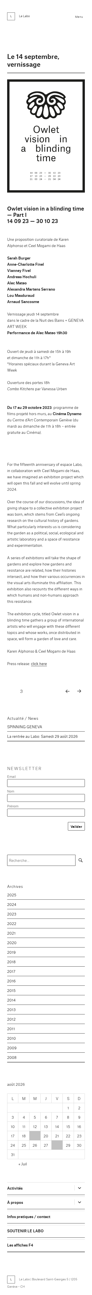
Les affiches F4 (20, 1244)
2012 (11, 1019)
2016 (11, 980)
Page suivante (78, 696)
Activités (15, 1187)
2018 (11, 961)
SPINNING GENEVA (24, 726)
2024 (11, 904)
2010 (11, 1038)
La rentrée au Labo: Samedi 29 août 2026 (42, 736)
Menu (79, 16)
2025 (11, 894)
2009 (12, 1047)
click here (39, 663)
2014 (11, 999)
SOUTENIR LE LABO (25, 1230)
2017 (11, 971)
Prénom (13, 806)
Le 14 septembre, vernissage (33, 59)
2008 (12, 1057)
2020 (12, 942)
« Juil (23, 1163)
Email (11, 776)
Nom (10, 791)
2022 (11, 923)
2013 (11, 1009)
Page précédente (66, 696)
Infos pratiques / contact (28, 1216)
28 (57, 1145)
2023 (11, 913)
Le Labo (24, 16)
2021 (11, 932)
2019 (11, 952)
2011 (11, 1028)
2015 (11, 990)
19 (35, 1135)
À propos (15, 1202)
